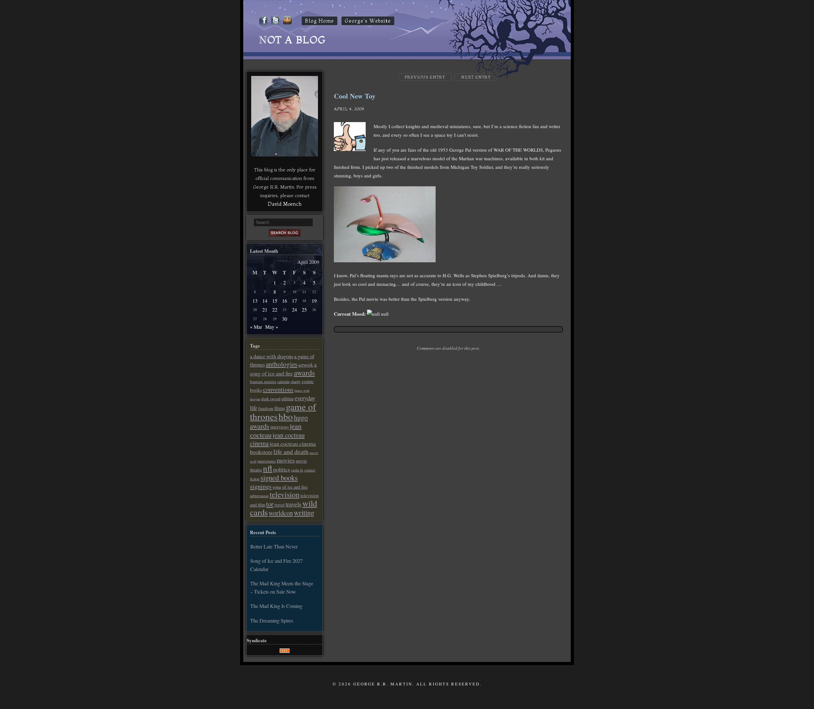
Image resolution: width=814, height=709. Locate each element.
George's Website (368, 21)
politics (281, 469)
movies (286, 460)
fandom (265, 408)
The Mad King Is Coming (276, 605)
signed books (279, 477)
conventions (278, 389)
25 (304, 309)
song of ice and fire (289, 487)
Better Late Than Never (274, 546)
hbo (286, 416)
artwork (305, 364)
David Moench (284, 204)
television (285, 494)
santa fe (297, 470)
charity (296, 381)
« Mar (256, 326)
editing (287, 399)
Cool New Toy (355, 96)
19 (314, 300)
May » (271, 326)
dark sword (270, 399)
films (279, 408)
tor (269, 503)
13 (255, 300)
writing (304, 512)
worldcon (281, 512)
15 (274, 300)
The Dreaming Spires (271, 620)
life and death (290, 451)
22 (274, 309)
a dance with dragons (271, 356)
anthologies (281, 364)
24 (294, 309)
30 (284, 318)
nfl (267, 468)
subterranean (259, 495)
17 (294, 300)
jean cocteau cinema (277, 439)
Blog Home (319, 21)
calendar (283, 381)
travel (279, 505)
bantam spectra (263, 381)
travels (293, 504)
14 (264, 300)
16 (284, 300)
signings (261, 486)
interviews (279, 427)
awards (304, 373)
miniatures (267, 461)
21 (264, 309)
